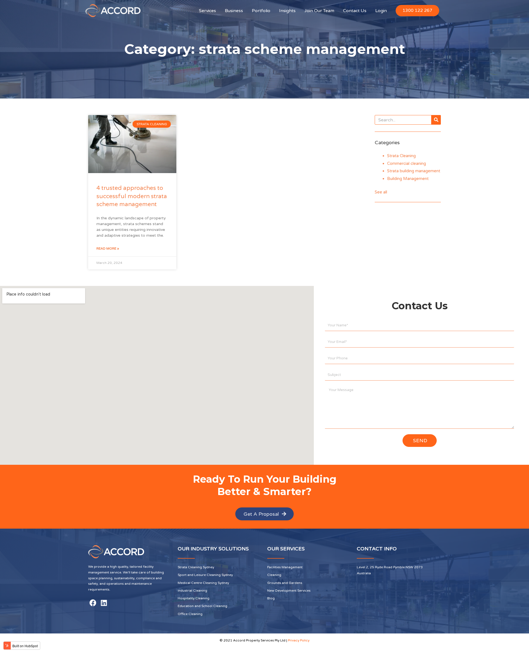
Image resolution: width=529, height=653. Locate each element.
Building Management (408, 178)
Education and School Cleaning (202, 606)
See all (381, 192)
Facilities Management (285, 567)
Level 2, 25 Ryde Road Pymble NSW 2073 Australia (390, 570)
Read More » (107, 248)
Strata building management (413, 170)
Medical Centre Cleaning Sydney (203, 583)
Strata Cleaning (401, 155)
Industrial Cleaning (192, 590)
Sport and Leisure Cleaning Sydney (205, 575)
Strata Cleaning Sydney (196, 567)
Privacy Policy (298, 640)
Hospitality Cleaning (193, 598)
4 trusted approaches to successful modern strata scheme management (131, 196)
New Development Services (289, 590)
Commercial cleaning (406, 163)
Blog (271, 598)
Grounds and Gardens (284, 583)
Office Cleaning (190, 614)
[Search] (436, 120)
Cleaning (274, 575)
